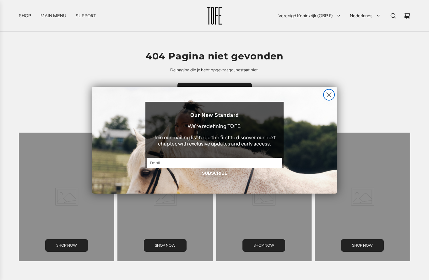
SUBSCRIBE (214, 173)
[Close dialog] (328, 94)
